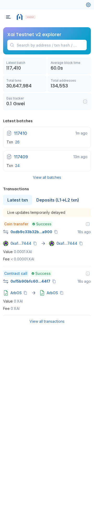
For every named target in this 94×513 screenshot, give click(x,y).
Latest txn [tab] (17, 200)
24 (17, 165)
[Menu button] (8, 17)
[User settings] (88, 4)
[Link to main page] (20, 17)
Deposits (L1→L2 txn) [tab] (57, 200)
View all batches (47, 177)
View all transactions (47, 321)
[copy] (57, 232)
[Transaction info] (88, 224)
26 (17, 142)
